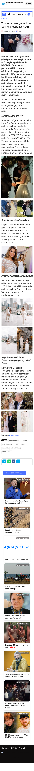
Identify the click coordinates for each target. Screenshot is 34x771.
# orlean (24, 440)
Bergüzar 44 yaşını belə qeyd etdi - (16, 646)
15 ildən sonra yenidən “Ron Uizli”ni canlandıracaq (16, 736)
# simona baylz (6, 452)
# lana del (5, 448)
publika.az (14, 435)
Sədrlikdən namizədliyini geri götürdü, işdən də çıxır (17, 675)
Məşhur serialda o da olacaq (16, 559)
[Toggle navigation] (4, 14)
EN (5, 19)
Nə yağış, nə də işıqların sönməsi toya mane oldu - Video (15, 705)
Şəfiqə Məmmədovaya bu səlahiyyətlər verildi (15, 617)
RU (2, 19)
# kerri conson (20, 444)
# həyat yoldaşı (7, 444)
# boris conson (14, 440)
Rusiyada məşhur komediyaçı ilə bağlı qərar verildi (16, 502)
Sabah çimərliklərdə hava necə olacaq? (15, 587)
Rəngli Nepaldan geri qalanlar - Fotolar (13, 531)
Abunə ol (28, 3)
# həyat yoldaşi (16, 448)
